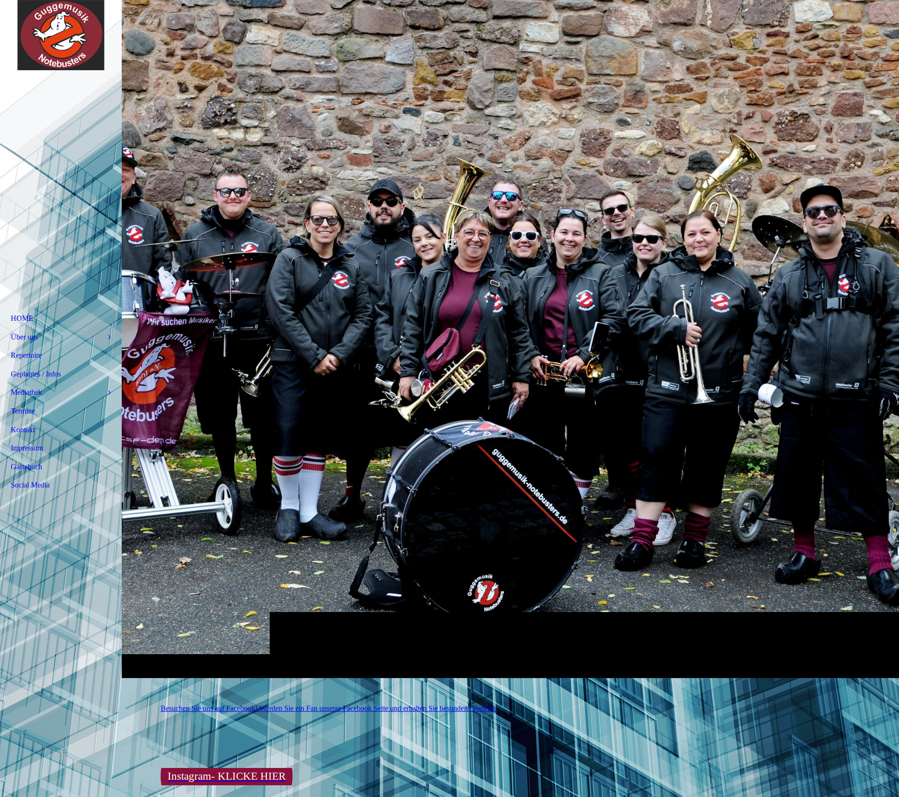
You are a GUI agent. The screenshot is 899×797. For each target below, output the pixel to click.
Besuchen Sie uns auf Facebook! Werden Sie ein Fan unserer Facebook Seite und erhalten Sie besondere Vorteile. (328, 708)
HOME (22, 318)
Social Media (30, 485)
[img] (510, 339)
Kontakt (23, 430)
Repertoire (26, 355)
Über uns (24, 337)
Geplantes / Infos (36, 374)
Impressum (27, 448)
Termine (23, 411)
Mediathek (26, 392)
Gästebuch (26, 467)
